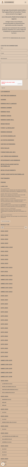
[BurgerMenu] (25, 2)
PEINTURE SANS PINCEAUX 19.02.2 (10, 389)
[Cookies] (3, 464)
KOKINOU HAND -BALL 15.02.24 (9, 422)
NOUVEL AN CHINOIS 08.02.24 (9, 386)
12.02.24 (4, 464)
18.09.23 (4, 429)
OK (25, 227)
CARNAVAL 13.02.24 (6, 442)
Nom (2, 48)
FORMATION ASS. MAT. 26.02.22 (17, 37)
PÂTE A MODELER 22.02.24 (8, 392)
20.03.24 (4, 454)
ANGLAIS (4, 402)
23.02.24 (4, 451)
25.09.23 (4, 461)
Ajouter (3, 88)
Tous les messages (6, 221)
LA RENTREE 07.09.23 (7, 383)
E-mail (2, 53)
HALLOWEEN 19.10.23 (7, 439)
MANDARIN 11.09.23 (6, 399)
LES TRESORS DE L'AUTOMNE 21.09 (10, 436)
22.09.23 (4, 449)
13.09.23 (4, 412)
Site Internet (4, 58)
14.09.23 (4, 419)
